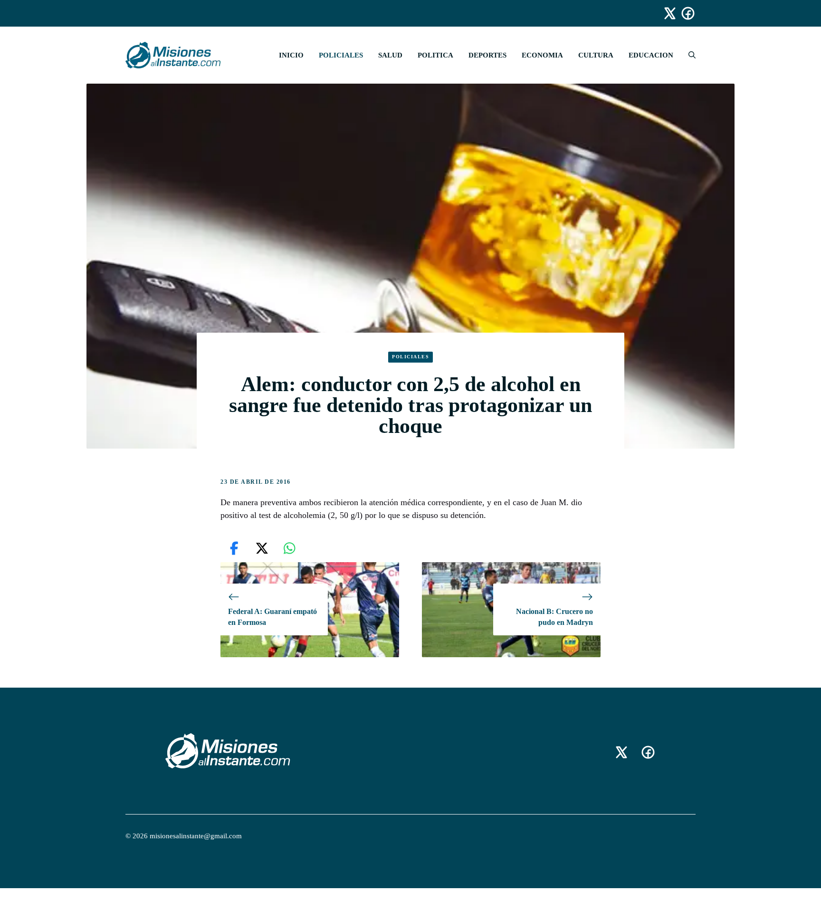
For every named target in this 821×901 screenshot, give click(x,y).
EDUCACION (651, 55)
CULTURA (595, 55)
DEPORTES (487, 55)
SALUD (390, 55)
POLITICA (435, 55)
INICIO (291, 55)
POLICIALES (341, 55)
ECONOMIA (542, 55)
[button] (688, 55)
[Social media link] (665, 13)
